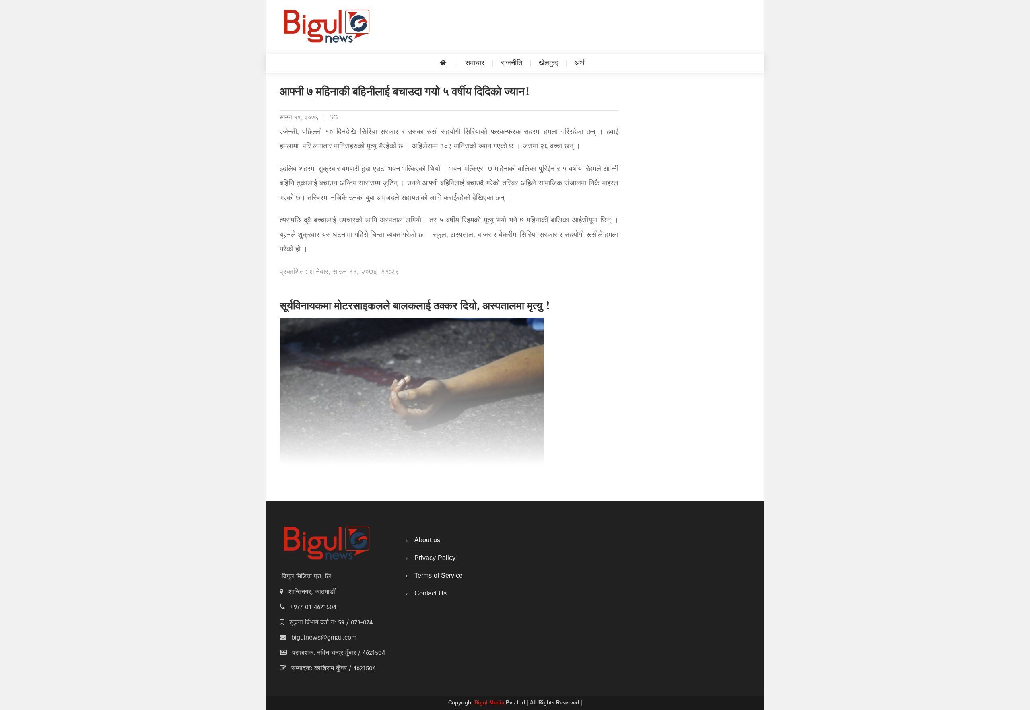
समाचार (474, 63)
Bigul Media (490, 703)
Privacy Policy (434, 558)
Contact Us (430, 594)
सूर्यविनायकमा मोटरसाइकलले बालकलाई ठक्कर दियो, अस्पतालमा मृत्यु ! (415, 307)
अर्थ (580, 63)
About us (427, 540)
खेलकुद (548, 63)
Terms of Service (438, 576)
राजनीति (511, 63)
